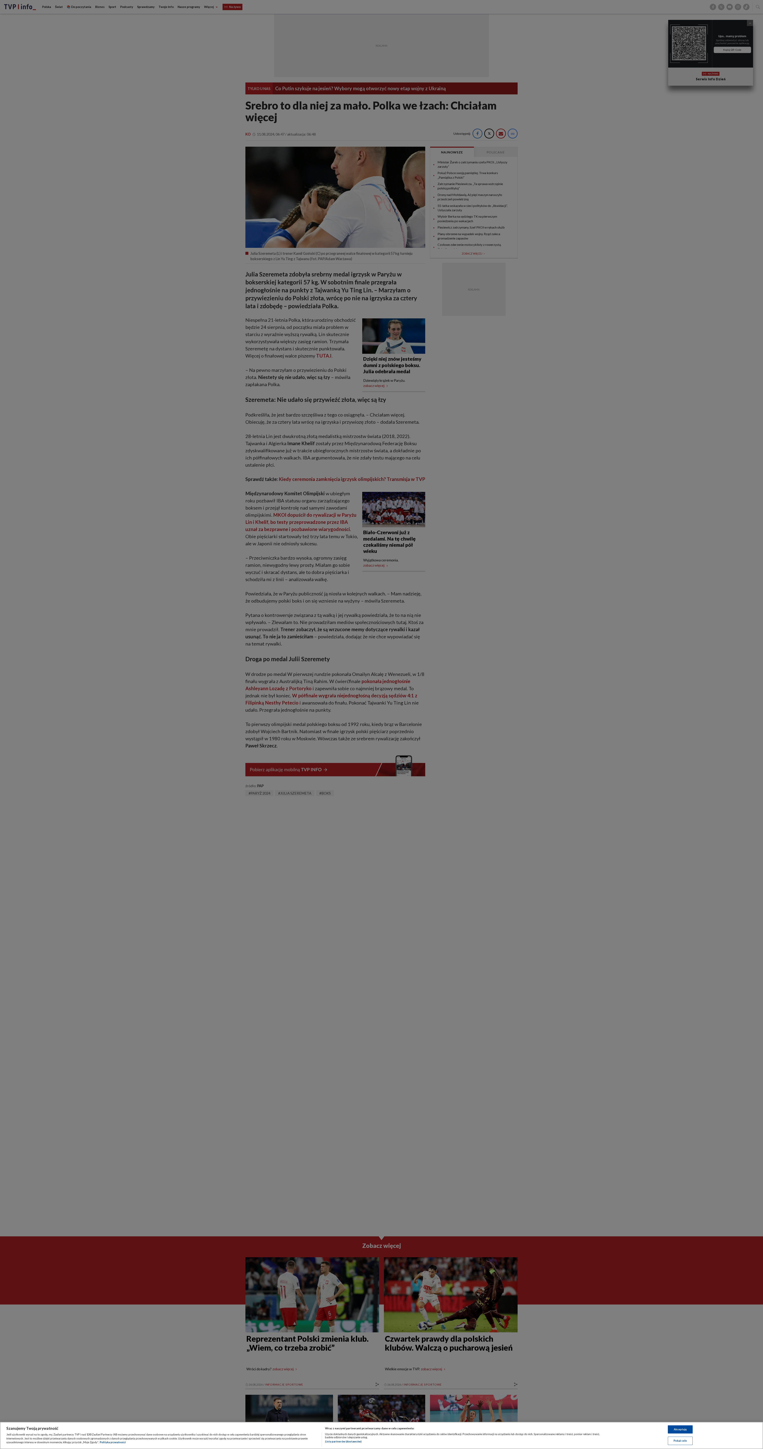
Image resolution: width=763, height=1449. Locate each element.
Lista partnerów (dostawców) (343, 1441)
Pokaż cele (680, 1440)
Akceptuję (680, 1429)
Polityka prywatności (113, 1442)
